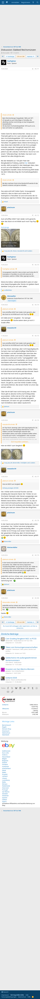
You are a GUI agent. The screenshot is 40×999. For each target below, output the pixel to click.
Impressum (5, 731)
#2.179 (37, 555)
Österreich (5, 788)
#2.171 (37, 69)
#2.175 (37, 336)
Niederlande (6, 786)
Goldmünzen (6, 751)
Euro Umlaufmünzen (18, 671)
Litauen (4, 778)
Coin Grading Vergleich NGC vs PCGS (21, 638)
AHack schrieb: (7, 115)
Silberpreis (5, 709)
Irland (4, 770)
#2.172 (37, 215)
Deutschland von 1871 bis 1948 (23, 641)
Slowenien (5, 796)
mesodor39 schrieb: (8, 424)
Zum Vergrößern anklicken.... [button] (20, 442)
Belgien (4, 759)
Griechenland (6, 768)
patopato (8, 671)
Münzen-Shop (6, 729)
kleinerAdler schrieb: (8, 602)
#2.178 (37, 520)
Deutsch (5, 992)
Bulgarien (5, 761)
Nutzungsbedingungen (8, 997)
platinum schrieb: (7, 309)
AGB (27, 995)
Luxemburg (6, 780)
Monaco (4, 784)
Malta (4, 782)
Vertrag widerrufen (17, 995)
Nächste (30, 56)
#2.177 (37, 476)
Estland (4, 763)
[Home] (7, 2)
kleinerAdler (9, 641)
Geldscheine (17, 662)
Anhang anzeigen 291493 (10, 488)
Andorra (4, 755)
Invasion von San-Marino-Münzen (20, 669)
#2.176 (37, 420)
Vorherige (10, 56)
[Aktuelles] (33, 2)
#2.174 (37, 305)
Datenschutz (6, 733)
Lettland (4, 776)
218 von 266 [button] (20, 56)
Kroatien (5, 774)
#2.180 (37, 598)
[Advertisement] (20, 26)
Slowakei (5, 794)
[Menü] (2, 2)
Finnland (5, 764)
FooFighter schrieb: (8, 269)
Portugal (5, 790)
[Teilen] (32, 69)
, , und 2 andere (19, 463)
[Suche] (37, 2)
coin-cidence (9, 662)
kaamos (8, 680)
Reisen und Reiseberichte (18, 680)
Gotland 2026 (11, 677)
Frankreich (5, 766)
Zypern (4, 801)
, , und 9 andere (18, 251)
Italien (4, 772)
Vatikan (4, 800)
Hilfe (29, 997)
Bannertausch (6, 725)
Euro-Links (5, 753)
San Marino (5, 792)
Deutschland (6, 757)
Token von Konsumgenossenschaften (22, 647)
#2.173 (37, 265)
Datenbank (5, 735)
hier (26, 163)
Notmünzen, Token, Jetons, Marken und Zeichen (21, 650)
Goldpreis (5, 705)
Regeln (4, 727)
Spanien (4, 798)
